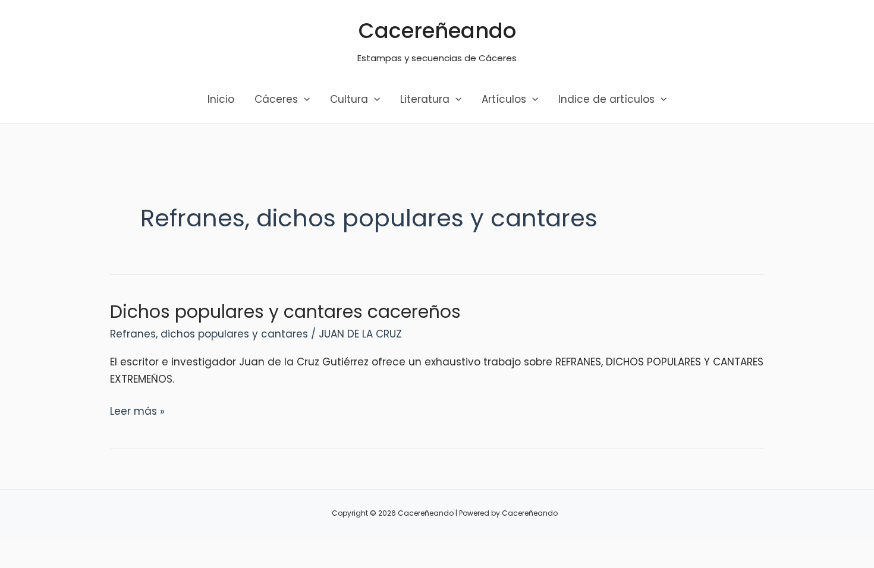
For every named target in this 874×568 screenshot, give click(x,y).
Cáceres (276, 99)
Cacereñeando (437, 30)
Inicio (221, 99)
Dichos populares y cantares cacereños (285, 311)
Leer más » (137, 411)
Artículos (504, 99)
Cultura (349, 99)
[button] (304, 99)
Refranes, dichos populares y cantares (209, 334)
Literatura (424, 99)
